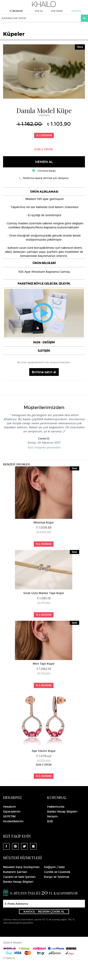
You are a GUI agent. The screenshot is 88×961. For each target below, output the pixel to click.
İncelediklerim (13, 821)
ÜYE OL (39, 11)
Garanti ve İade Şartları (19, 877)
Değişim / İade (54, 867)
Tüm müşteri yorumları (44, 447)
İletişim (52, 816)
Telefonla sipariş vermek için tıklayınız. (46, 178)
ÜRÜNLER (17, 11)
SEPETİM (76, 11)
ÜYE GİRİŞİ (57, 11)
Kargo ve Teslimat (56, 877)
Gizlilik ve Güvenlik (57, 872)
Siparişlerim (11, 811)
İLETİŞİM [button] (44, 350)
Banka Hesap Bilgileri (62, 811)
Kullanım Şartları (15, 872)
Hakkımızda (55, 806)
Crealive (9, 958)
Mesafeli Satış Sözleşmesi (21, 867)
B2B (50, 821)
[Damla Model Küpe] (44, 71)
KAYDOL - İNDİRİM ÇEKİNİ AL (44, 911)
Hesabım (9, 806)
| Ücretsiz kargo (46, 170)
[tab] (44, 191)
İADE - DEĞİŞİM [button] (44, 342)
